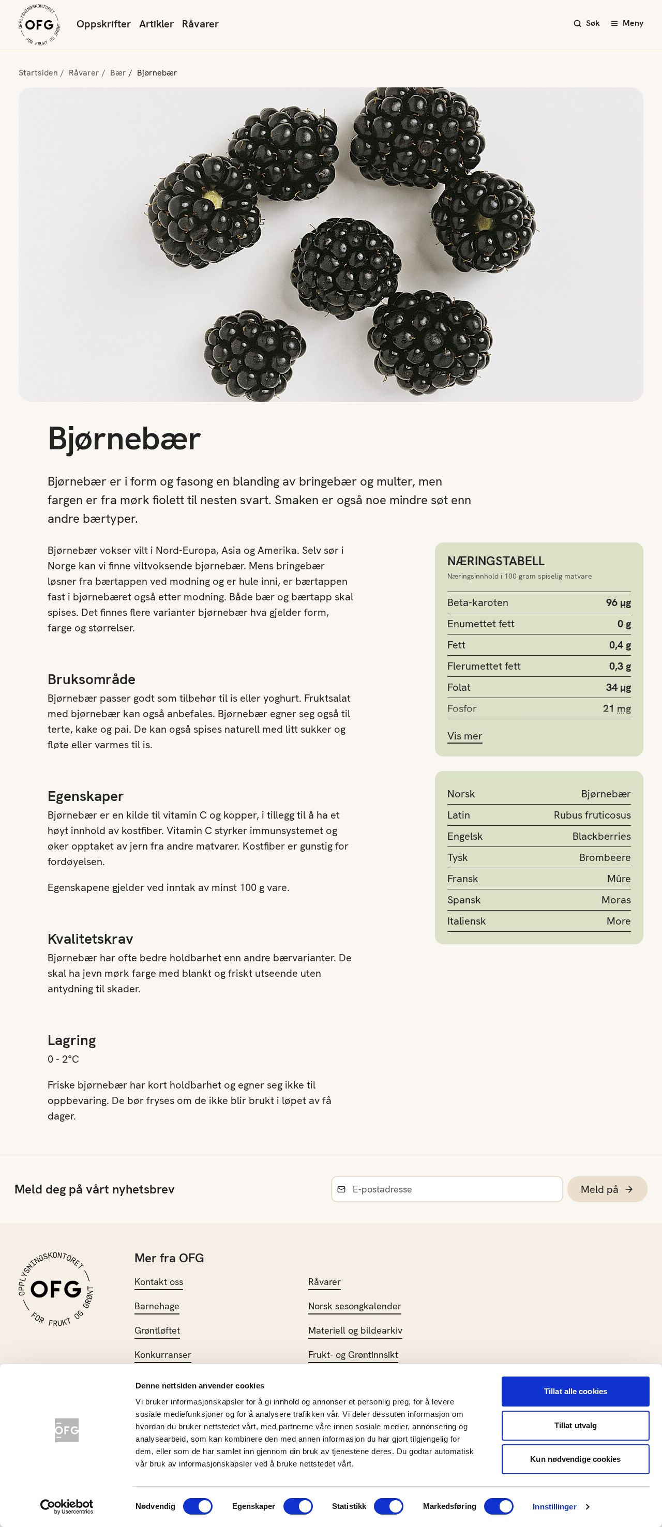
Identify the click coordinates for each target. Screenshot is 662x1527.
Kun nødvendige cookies (575, 1459)
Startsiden (38, 72)
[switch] (298, 1506)
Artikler (156, 24)
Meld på (600, 1189)
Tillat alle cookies (575, 1391)
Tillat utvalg (575, 1425)
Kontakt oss (158, 1282)
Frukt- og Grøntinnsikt (353, 1354)
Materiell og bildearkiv (355, 1330)
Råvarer (200, 24)
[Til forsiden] (39, 25)
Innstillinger (554, 1506)
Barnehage (156, 1306)
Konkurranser (162, 1354)
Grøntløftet (157, 1330)
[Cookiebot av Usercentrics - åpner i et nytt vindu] (67, 1507)
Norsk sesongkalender (354, 1306)
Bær (118, 72)
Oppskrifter (104, 24)
